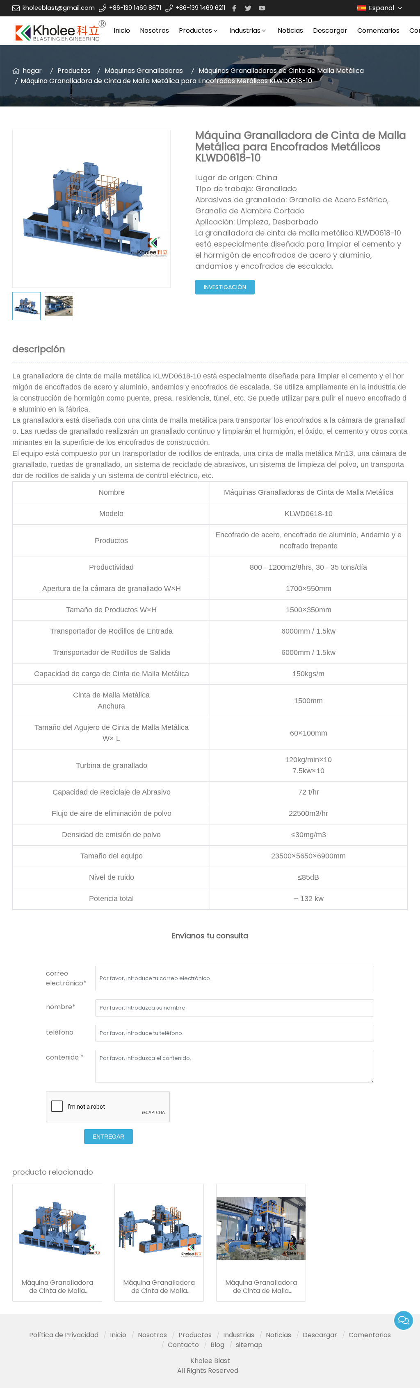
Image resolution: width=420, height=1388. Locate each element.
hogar (32, 70)
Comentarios (378, 30)
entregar (108, 1136)
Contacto (183, 1345)
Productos (195, 30)
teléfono (59, 1032)
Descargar (330, 30)
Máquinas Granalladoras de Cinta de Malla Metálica (281, 70)
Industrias (244, 30)
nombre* (60, 1007)
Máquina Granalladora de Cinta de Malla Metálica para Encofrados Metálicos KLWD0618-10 (57, 1287)
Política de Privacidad (63, 1335)
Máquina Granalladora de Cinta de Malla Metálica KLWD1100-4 (159, 1287)
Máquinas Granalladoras (144, 70)
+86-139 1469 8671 (135, 8)
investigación (225, 287)
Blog (217, 1345)
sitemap (249, 1345)
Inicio (122, 30)
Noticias (290, 30)
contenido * (65, 1057)
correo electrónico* (66, 978)
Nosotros (154, 30)
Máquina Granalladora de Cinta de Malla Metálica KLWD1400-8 (261, 1287)
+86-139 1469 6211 (200, 8)
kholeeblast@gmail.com (59, 8)
